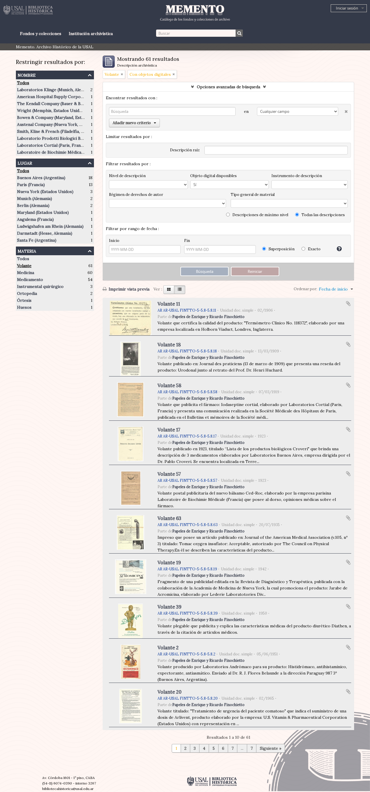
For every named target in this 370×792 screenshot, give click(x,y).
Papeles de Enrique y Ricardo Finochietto (208, 316)
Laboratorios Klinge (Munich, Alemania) (55, 89)
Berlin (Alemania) (33, 205)
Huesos (24, 307)
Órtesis (24, 300)
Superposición (281, 249)
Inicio (114, 240)
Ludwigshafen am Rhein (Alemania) (50, 226)
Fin (187, 240)
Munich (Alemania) (34, 198)
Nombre (27, 74)
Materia (27, 250)
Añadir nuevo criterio (132, 122)
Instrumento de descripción (296, 175)
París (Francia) (31, 184)
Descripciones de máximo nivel (260, 214)
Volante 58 (169, 385)
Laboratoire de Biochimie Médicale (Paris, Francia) (65, 152)
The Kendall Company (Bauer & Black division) (61, 103)
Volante (24, 265)
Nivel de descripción (127, 175)
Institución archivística (91, 33)
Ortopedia (27, 293)
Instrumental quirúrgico (40, 286)
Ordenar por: (305, 288)
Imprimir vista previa (128, 289)
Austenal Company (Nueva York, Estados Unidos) (64, 124)
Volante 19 (169, 562)
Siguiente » (270, 748)
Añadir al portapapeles (348, 303)
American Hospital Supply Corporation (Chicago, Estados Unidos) (81, 96)
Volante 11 (169, 304)
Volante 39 (170, 607)
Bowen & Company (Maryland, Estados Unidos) (62, 117)
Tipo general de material (253, 194)
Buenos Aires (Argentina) (41, 177)
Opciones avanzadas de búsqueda (228, 86)
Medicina (25, 272)
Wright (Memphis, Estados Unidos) (51, 110)
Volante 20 (170, 692)
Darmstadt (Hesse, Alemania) (44, 233)
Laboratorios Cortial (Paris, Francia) (52, 145)
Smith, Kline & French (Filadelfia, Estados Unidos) (65, 131)
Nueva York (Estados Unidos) (45, 191)
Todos (23, 82)
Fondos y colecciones (40, 33)
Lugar (25, 162)
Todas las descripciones (323, 214)
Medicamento (30, 279)
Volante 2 (168, 647)
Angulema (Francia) (35, 219)
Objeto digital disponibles (213, 175)
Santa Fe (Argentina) (36, 240)
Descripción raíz (185, 150)
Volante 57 (169, 474)
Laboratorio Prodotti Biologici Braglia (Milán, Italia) (67, 138)
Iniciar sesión (347, 8)
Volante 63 (169, 518)
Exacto (314, 249)
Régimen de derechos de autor (136, 194)
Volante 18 (169, 345)
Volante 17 (169, 430)
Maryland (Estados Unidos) (43, 212)
